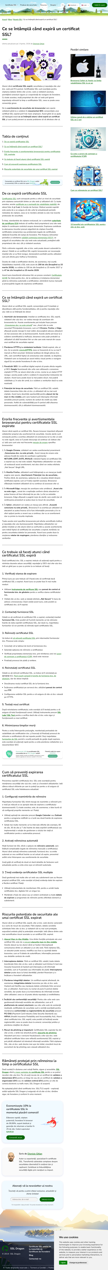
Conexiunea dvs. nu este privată (18, 325)
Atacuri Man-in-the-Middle (16, 939)
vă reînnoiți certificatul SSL (24, 638)
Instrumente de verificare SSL (25, 589)
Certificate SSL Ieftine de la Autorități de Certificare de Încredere (40, 1249)
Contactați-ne (35, 1258)
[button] (63, 5)
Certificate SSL (11, 5)
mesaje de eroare (40, 442)
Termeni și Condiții (38, 1267)
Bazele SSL (17, 19)
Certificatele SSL (9, 198)
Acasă (4, 19)
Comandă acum (15, 1137)
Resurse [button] (43, 5)
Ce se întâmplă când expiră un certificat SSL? (23, 146)
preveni (40, 942)
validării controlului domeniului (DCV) (37, 237)
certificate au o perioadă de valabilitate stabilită (36, 204)
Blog (10, 19)
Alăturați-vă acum (47, 1199)
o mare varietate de (29, 1072)
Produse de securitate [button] (28, 5)
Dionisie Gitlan (38, 44)
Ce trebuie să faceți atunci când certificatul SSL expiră (27, 159)
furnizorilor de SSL (10, 739)
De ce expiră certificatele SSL (16, 141)
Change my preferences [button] (78, 1262)
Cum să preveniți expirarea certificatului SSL (23, 164)
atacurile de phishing (47, 1033)
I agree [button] (63, 1262)
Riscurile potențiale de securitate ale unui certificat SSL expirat (30, 169)
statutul (25, 350)
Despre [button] (53, 5)
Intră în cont (100, 5)
